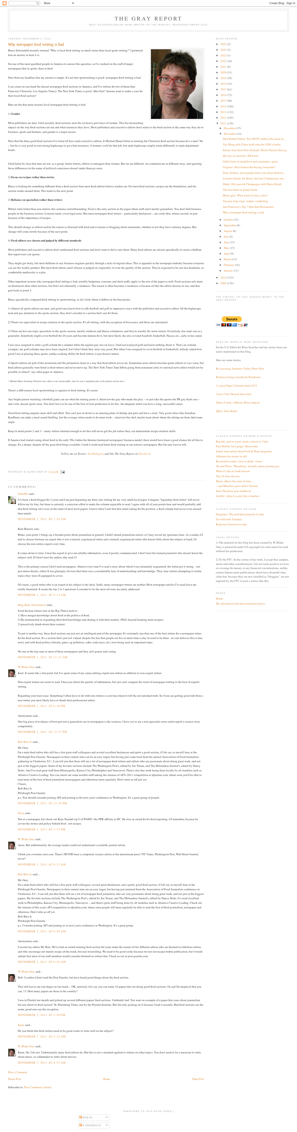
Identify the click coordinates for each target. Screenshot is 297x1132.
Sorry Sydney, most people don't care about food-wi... (254, 173)
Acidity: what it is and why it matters (237, 496)
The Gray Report (149, 18)
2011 (223, 123)
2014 (223, 106)
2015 (223, 101)
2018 (223, 84)
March (228, 259)
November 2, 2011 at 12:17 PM (42, 732)
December (230, 128)
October (229, 219)
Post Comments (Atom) (37, 1087)
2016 (223, 95)
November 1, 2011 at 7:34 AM (42, 519)
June (227, 242)
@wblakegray (95, 454)
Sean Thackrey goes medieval (233, 491)
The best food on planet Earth (240, 190)
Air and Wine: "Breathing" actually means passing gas (247, 466)
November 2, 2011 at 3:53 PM (41, 829)
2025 (223, 44)
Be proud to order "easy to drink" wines (239, 461)
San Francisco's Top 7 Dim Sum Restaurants (248, 207)
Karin (21, 1025)
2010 (223, 277)
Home (106, 1079)
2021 (223, 67)
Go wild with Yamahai (229, 519)
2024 (223, 50)
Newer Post (14, 1079)
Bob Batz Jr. (25, 742)
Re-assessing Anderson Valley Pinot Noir (240, 368)
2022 (223, 61)
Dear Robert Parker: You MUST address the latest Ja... (254, 139)
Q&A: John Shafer (226, 411)
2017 (223, 89)
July (226, 236)
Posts (87, 1117)
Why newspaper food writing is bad (243, 212)
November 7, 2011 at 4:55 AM (42, 1062)
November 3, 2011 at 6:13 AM (42, 864)
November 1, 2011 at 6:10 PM (41, 706)
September (230, 225)
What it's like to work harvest (233, 471)
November (230, 134)
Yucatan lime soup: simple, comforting (245, 201)
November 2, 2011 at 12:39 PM (42, 803)
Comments (91, 1125)
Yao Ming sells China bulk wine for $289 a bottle (252, 144)
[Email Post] (62, 472)
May (227, 248)
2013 (223, 112)
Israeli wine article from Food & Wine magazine (244, 451)
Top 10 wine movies (228, 476)
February (229, 265)
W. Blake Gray (26, 667)
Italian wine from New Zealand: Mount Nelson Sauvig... (255, 150)
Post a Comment (17, 1072)
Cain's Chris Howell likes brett (234, 394)
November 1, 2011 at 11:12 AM (43, 657)
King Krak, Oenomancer (32, 605)
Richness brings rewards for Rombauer (238, 377)
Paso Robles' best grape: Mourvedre (237, 446)
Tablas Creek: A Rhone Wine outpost (238, 402)
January (229, 270)
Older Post (198, 1079)
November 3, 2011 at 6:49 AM (42, 931)
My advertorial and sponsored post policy (240, 603)
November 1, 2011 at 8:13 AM (42, 595)
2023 (223, 55)
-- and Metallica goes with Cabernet (237, 486)
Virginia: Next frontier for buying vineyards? (249, 167)
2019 (223, 78)
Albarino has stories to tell (231, 456)
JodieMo (23, 494)
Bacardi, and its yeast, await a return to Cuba (242, 441)
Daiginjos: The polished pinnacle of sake (240, 514)
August (228, 231)
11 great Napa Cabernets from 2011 (236, 385)
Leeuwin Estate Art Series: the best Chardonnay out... (254, 178)
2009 (223, 283)
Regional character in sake (231, 524)
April (227, 253)
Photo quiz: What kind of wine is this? (245, 195)
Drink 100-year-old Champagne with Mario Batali (252, 184)
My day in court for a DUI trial (240, 156)
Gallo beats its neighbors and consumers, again (250, 161)
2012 (223, 118)
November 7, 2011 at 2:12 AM (42, 1036)
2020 (223, 72)
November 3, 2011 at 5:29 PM (41, 1015)
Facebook (144, 454)
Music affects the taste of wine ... (235, 481)
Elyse (21, 813)
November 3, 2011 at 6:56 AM (42, 962)
